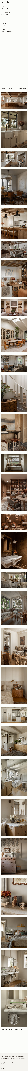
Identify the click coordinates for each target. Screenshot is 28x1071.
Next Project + (22, 88)
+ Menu (25, 1)
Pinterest (9, 31)
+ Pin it (23, 94)
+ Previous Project (6, 88)
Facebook (3, 31)
